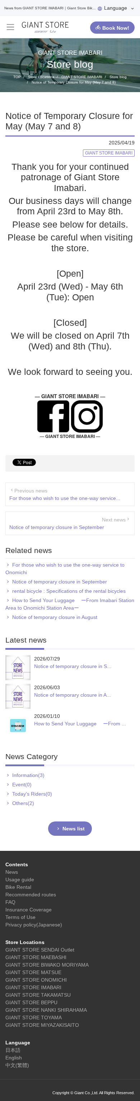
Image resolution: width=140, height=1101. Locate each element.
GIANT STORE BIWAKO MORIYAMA (47, 965)
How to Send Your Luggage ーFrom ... (80, 723)
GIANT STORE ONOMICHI (36, 980)
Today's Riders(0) (32, 794)
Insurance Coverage (28, 909)
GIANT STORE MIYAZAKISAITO (42, 1025)
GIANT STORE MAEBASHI (35, 957)
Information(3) (28, 775)
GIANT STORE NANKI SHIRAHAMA (46, 1010)
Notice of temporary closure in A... (72, 695)
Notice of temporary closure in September (56, 527)
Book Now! (115, 28)
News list (73, 828)
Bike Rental (18, 887)
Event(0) (22, 784)
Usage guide (19, 879)
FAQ (10, 902)
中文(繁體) (17, 1065)
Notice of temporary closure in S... (72, 666)
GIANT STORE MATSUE (33, 972)
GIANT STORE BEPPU (31, 1002)
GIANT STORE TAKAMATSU (38, 995)
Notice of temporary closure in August (54, 617)
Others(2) (23, 803)
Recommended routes (30, 894)
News (11, 872)
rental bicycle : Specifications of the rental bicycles (69, 591)
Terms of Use (20, 917)
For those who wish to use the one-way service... (64, 498)
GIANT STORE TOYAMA (33, 1017)
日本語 (12, 1050)
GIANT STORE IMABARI (33, 987)
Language (115, 8)
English (13, 1058)
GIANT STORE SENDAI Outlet (39, 950)
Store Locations (25, 942)
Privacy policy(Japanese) (33, 925)
